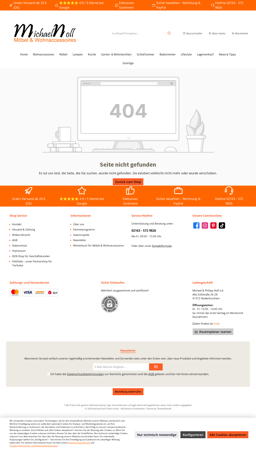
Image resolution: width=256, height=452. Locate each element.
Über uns (78, 224)
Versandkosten (119, 405)
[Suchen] (169, 33)
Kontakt (16, 224)
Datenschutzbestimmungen (85, 374)
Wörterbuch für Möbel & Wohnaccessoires (98, 245)
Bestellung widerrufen (128, 391)
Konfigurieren (193, 435)
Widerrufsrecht (21, 235)
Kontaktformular (162, 246)
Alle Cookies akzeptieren (228, 435)
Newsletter (79, 240)
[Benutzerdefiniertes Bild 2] (27, 292)
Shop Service (18, 216)
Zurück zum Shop (128, 182)
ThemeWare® (164, 408)
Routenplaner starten (214, 332)
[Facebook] (196, 225)
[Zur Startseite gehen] (44, 33)
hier (216, 323)
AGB (14, 240)
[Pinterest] (213, 225)
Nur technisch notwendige (156, 435)
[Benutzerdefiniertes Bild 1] (15, 292)
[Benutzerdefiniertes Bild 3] (40, 292)
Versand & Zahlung (23, 229)
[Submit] (156, 367)
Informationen (81, 216)
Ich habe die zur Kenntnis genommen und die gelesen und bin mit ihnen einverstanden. (130, 374)
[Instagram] (205, 225)
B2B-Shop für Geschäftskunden (31, 256)
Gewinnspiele (81, 235)
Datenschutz (19, 245)
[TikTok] (222, 225)
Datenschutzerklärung (79, 442)
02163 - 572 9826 (143, 230)
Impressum (19, 250)
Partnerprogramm (84, 229)
